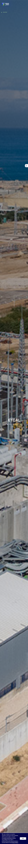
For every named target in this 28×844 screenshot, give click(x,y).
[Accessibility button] (26, 165)
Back (5, 12)
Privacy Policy (14, 842)
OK (23, 838)
